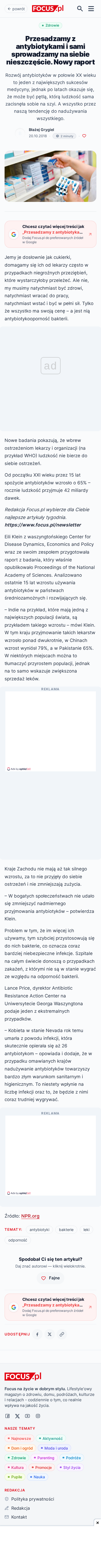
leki (86, 1229)
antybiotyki (39, 1229)
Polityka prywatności (32, 1499)
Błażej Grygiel (41, 130)
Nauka (39, 1477)
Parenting (45, 1457)
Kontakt (19, 1517)
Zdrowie (18, 1457)
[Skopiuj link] (62, 1334)
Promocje (43, 1467)
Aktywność (53, 1438)
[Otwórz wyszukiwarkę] (80, 8)
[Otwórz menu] (91, 8)
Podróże (73, 1457)
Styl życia (72, 1467)
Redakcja (20, 1508)
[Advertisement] (50, 729)
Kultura (17, 1467)
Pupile (16, 1477)
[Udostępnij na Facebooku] (37, 1334)
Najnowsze (21, 1438)
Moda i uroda (56, 1448)
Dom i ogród (22, 1448)
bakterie (66, 1229)
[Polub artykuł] (84, 136)
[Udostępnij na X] (49, 1334)
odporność (17, 1240)
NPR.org (30, 1216)
